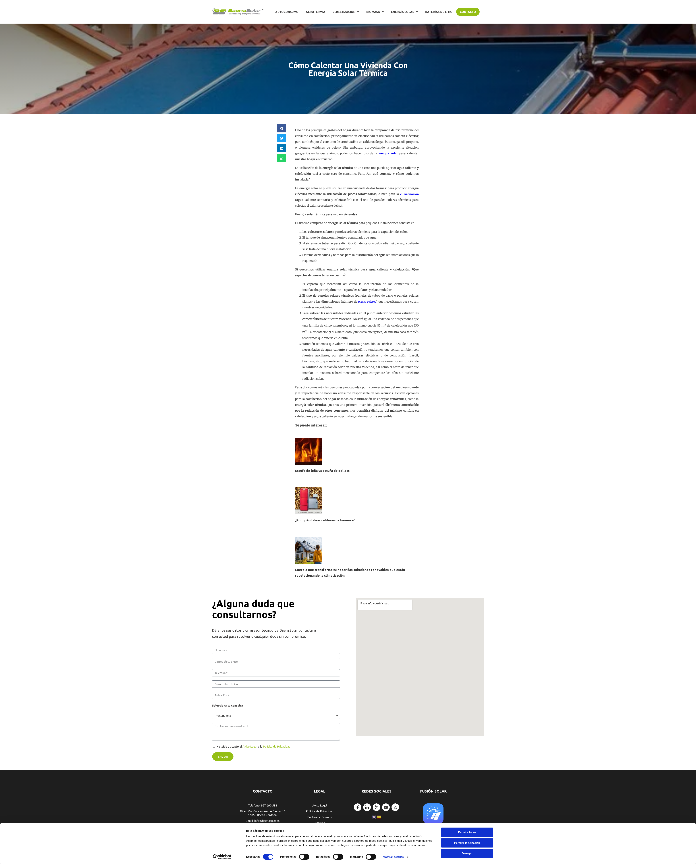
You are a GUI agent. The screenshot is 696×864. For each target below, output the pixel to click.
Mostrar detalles (393, 856)
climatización (409, 194)
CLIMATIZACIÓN (344, 12)
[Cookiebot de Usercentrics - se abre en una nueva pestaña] (222, 857)
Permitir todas (467, 832)
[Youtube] (386, 807)
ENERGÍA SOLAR (402, 12)
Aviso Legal (250, 746)
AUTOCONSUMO (287, 12)
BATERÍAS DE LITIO (439, 12)
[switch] (304, 857)
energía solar (388, 153)
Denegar (467, 853)
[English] (374, 816)
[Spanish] (378, 816)
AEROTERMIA (315, 12)
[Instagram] (395, 807)
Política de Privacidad (276, 746)
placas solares (367, 301)
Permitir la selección (467, 842)
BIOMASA (373, 12)
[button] (281, 128)
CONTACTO (468, 12)
